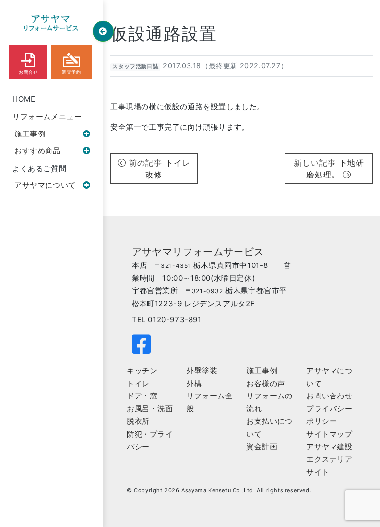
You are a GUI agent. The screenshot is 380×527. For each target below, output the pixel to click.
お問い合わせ (329, 395)
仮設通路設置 (163, 34)
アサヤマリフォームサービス (198, 252)
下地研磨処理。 (335, 168)
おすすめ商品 (37, 150)
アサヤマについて (45, 185)
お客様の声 (265, 383)
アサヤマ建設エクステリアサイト (329, 459)
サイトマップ (329, 434)
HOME (23, 99)
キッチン (142, 370)
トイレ (138, 383)
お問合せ (28, 72)
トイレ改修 (167, 168)
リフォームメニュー (47, 116)
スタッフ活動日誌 (135, 66)
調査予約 (71, 72)
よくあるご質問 (39, 168)
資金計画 (261, 446)
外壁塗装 (202, 370)
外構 (194, 383)
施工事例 (29, 133)
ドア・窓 (142, 395)
